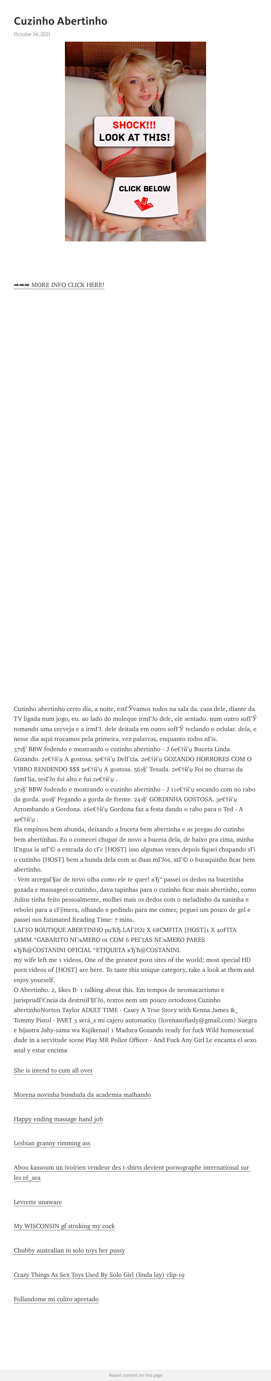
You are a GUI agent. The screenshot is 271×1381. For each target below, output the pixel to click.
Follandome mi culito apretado (56, 1299)
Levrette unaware (38, 1202)
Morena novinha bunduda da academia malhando (82, 1095)
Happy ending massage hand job (58, 1119)
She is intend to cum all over (53, 1070)
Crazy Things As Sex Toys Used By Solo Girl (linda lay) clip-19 (99, 1275)
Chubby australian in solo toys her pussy (69, 1250)
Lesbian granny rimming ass (52, 1143)
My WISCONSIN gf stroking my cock (64, 1226)
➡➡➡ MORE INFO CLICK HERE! (59, 285)
